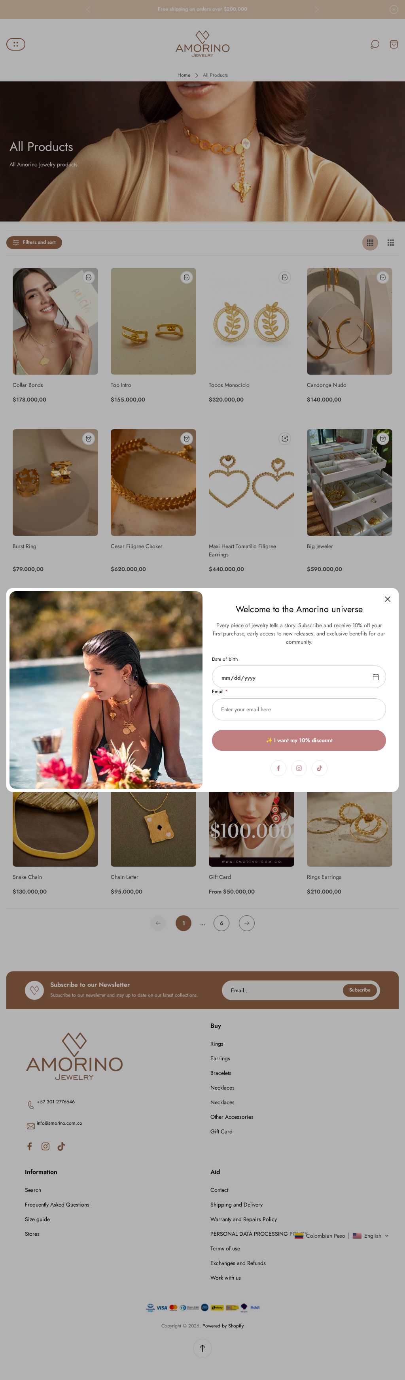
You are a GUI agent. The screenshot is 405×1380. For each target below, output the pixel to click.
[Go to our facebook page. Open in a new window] (278, 768)
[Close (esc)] (387, 599)
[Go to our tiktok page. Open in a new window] (319, 768)
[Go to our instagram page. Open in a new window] (299, 768)
